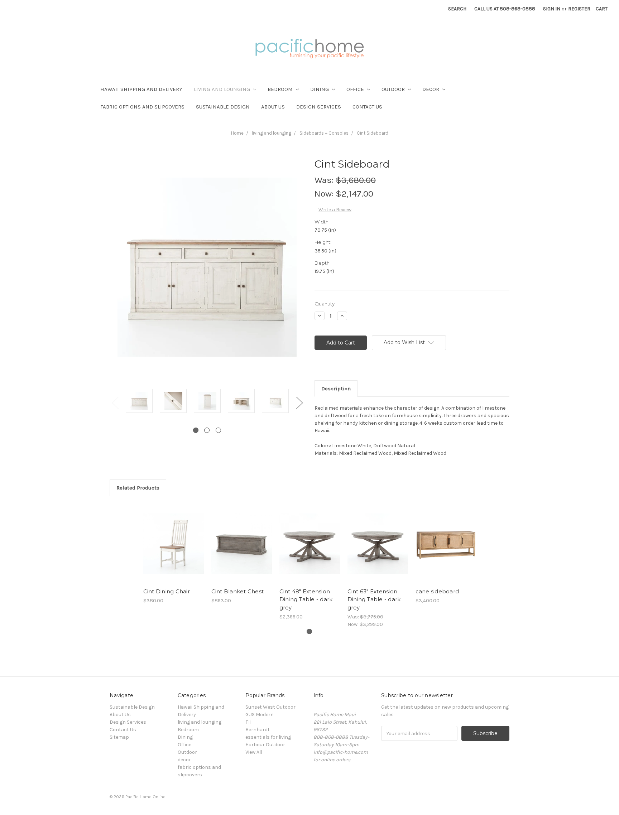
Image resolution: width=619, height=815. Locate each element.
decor (431, 89)
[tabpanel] (139, 402)
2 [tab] (207, 430)
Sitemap (119, 737)
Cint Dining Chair (166, 591)
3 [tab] (218, 430)
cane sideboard (437, 591)
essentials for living (268, 737)
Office (355, 89)
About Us (273, 106)
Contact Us (367, 106)
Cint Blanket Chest (237, 591)
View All (253, 752)
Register (579, 9)
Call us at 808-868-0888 (504, 9)
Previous (115, 402)
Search (457, 9)
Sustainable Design (223, 106)
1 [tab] (195, 430)
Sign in (551, 9)
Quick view (173, 537)
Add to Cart (173, 550)
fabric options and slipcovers (142, 106)
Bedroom (281, 89)
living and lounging (222, 89)
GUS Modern (259, 715)
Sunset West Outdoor (270, 707)
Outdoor (394, 89)
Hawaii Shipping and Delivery (141, 89)
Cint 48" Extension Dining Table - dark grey (306, 599)
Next (299, 402)
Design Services (318, 106)
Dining (320, 89)
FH (248, 722)
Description (336, 388)
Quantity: (325, 304)
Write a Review (334, 210)
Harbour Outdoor (265, 745)
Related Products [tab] (137, 487)
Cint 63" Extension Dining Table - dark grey (374, 599)
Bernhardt (257, 730)
